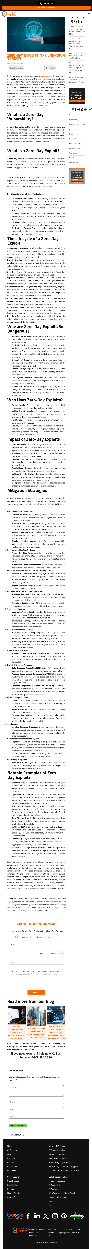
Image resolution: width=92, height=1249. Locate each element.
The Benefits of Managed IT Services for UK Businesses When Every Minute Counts (56, 1032)
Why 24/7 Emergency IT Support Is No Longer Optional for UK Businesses (17, 1032)
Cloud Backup (13, 1184)
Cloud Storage (13, 1180)
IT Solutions (73, 138)
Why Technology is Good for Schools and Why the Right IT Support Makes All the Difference (77, 68)
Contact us (11, 1170)
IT (69, 129)
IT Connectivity (55, 1184)
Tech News (73, 153)
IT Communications (57, 1180)
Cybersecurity (74, 119)
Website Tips (73, 162)
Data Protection (16, 68)
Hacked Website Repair (59, 1197)
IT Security (49, 68)
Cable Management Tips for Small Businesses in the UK (76, 79)
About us (11, 1158)
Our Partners (12, 1166)
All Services (12, 1150)
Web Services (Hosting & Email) (62, 1193)
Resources (53, 1201)
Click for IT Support (48, 7)
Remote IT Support (76, 148)
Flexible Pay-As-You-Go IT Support (63, 1166)
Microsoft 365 (13, 1197)
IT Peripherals (55, 1189)
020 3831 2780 (48, 3)
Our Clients (12, 1162)
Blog (51, 1205)
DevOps (10, 1189)
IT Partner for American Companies (64, 1170)
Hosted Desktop (14, 1193)
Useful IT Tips (73, 158)
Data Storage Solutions (58, 1176)
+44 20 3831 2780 (72, 1229)
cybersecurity (47, 75)
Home (9, 1146)
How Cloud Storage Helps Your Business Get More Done (76, 55)
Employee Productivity (77, 124)
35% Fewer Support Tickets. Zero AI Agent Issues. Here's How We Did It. (36, 1033)
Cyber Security (13, 1176)
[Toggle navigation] (88, 14)
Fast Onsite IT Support (58, 1158)
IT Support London (57, 1150)
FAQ (9, 1154)
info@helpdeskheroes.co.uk (68, 1232)
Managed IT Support (76, 143)
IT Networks (73, 134)
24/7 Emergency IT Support (61, 1162)
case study (73, 115)
